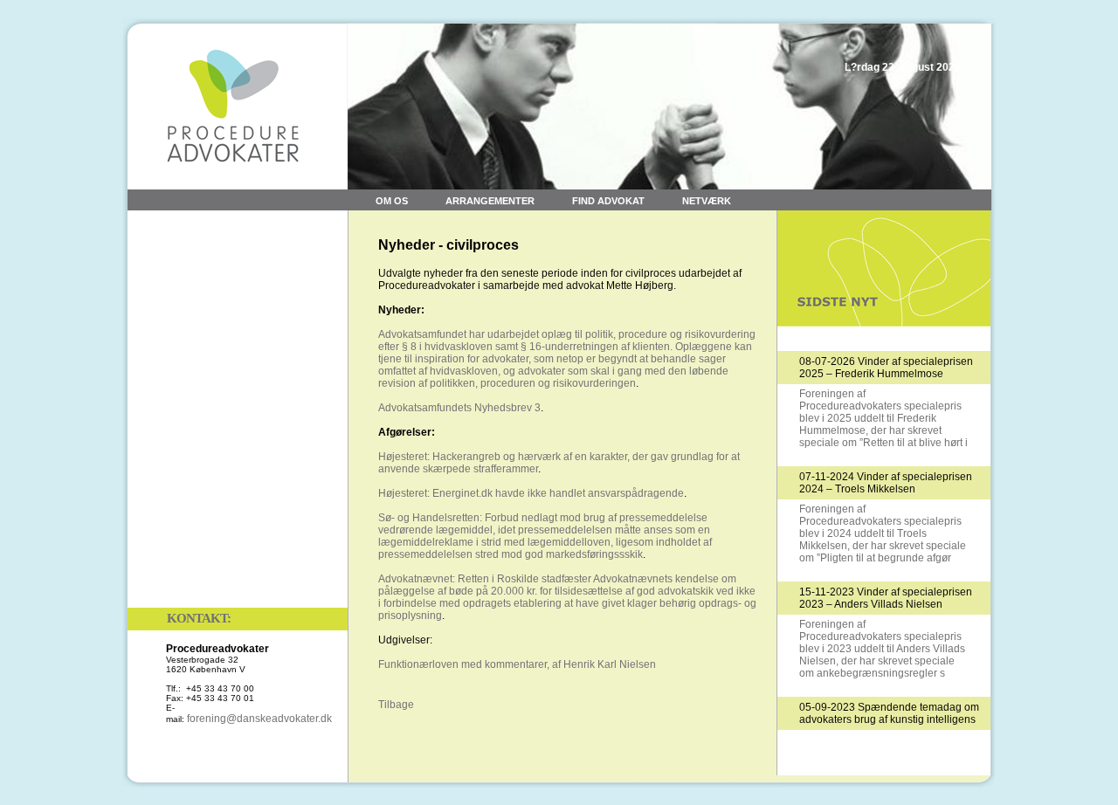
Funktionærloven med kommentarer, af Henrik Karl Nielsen (517, 664)
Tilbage (396, 704)
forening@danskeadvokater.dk (259, 718)
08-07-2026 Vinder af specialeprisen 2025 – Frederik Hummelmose (886, 367)
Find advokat (608, 201)
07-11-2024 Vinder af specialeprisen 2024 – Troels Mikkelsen (885, 483)
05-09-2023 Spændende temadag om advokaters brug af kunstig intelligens (889, 713)
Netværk (706, 201)
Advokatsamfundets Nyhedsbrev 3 (459, 408)
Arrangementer (490, 201)
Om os (392, 201)
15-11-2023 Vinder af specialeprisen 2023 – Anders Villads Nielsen (885, 598)
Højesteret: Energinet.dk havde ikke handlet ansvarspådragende (531, 493)
